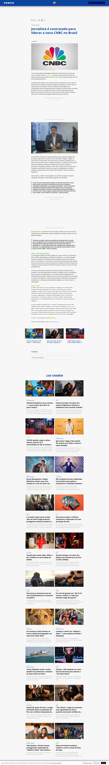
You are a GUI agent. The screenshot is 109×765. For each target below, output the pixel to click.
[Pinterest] (42, 20)
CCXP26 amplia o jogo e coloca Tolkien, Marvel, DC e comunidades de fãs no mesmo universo (74, 341)
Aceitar (103, 763)
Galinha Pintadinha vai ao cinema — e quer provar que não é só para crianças (34, 341)
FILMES (57, 400)
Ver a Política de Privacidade (55, 763)
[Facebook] (4, 3)
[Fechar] (107, 763)
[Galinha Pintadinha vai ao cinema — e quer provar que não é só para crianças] (34, 333)
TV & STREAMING (58, 476)
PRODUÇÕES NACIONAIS (30, 400)
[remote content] (54, 109)
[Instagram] (7, 3)
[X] (9, 3)
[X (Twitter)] (34, 20)
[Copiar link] (44, 20)
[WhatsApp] (37, 20)
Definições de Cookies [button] (87, 763)
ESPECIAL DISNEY (29, 705)
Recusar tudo (96, 763)
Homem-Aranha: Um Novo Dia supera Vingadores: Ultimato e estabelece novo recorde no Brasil (54, 341)
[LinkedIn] (39, 20)
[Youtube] (11, 3)
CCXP (56, 514)
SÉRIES (57, 705)
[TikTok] (13, 3)
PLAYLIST (57, 743)
